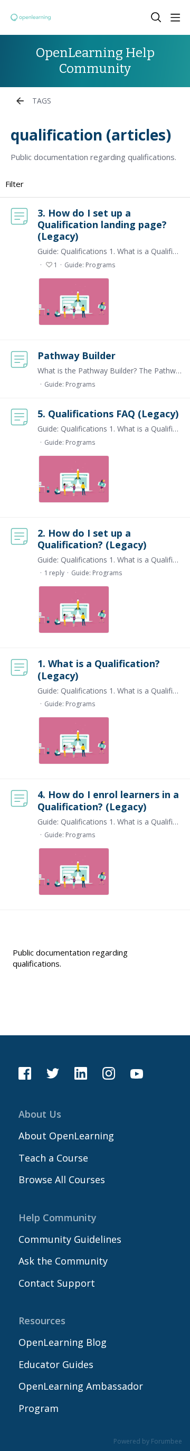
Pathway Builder (76, 355)
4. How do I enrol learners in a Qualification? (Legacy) (108, 800)
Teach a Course (53, 1158)
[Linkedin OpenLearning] (80, 1073)
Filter (14, 184)
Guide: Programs (89, 264)
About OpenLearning (66, 1135)
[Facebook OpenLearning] (24, 1073)
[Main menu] (175, 17)
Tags (41, 100)
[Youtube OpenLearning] (136, 1073)
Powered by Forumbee (147, 1442)
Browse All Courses (61, 1179)
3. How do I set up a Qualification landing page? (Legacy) (102, 224)
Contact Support (56, 1283)
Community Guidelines (69, 1239)
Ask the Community (63, 1261)
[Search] (156, 17)
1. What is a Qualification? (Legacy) (98, 669)
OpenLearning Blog (62, 1342)
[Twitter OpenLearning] (52, 1073)
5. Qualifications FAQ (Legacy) (107, 413)
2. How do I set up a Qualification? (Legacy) (91, 539)
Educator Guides (55, 1364)
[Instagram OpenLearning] (108, 1073)
